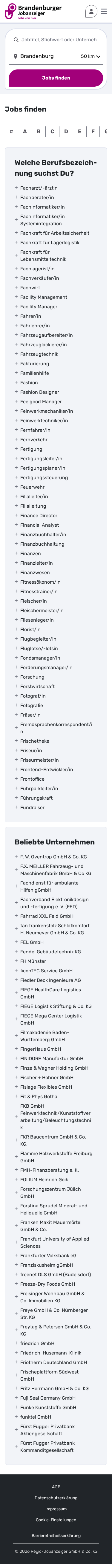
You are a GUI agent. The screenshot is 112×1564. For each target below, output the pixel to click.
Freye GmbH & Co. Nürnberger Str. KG (54, 1313)
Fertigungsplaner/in (42, 468)
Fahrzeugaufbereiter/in (46, 335)
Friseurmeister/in (39, 760)
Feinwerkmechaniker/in (46, 411)
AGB (56, 1487)
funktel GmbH (35, 1417)
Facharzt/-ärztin (39, 188)
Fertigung (31, 449)
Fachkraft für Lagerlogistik (49, 242)
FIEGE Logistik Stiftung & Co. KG (56, 1006)
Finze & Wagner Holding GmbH (54, 1068)
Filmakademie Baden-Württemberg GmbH (44, 1036)
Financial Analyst (39, 525)
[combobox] (61, 40)
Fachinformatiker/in (42, 207)
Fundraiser (32, 807)
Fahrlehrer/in (35, 325)
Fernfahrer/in (35, 430)
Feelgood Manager (41, 401)
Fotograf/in (33, 696)
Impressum (56, 1508)
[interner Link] (33, 11)
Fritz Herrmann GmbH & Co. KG (54, 1388)
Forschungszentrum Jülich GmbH (50, 1192)
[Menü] (103, 11)
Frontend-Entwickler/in (46, 769)
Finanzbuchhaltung (42, 544)
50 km (88, 56)
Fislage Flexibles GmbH (46, 1087)
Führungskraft (36, 798)
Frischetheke (34, 741)
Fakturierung (34, 363)
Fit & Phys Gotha (38, 1096)
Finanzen (30, 553)
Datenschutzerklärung (56, 1498)
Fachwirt (30, 287)
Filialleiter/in (34, 496)
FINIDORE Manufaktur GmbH (51, 1058)
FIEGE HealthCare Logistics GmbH (50, 993)
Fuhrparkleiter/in (39, 788)
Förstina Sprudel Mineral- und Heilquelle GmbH (54, 1209)
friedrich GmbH (37, 1343)
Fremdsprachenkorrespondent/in (56, 728)
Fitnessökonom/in (40, 582)
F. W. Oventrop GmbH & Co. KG (53, 857)
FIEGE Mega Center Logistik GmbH (51, 1019)
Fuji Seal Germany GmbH (48, 1398)
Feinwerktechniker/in (44, 420)
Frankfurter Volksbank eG (48, 1255)
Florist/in (30, 629)
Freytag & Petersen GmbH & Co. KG (55, 1330)
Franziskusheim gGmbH (46, 1265)
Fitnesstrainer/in (39, 591)
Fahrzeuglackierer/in (43, 344)
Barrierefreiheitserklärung (56, 1535)
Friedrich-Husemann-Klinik (50, 1353)
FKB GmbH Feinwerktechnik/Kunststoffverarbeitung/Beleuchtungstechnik (55, 1116)
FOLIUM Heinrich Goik (44, 1179)
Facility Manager (38, 306)
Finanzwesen (35, 572)
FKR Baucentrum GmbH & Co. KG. (53, 1140)
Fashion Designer (39, 392)
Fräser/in (30, 715)
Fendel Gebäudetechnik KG (50, 952)
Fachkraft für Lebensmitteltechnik (43, 255)
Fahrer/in (30, 316)
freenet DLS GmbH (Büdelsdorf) (55, 1274)
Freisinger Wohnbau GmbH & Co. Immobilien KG (52, 1297)
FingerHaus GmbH (40, 1049)
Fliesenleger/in (37, 620)
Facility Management (43, 297)
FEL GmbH (32, 942)
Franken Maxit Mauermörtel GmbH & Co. (51, 1226)
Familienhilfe (34, 373)
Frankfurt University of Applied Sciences (54, 1242)
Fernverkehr (33, 439)
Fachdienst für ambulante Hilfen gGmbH (49, 886)
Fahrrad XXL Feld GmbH (46, 916)
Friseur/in (31, 750)
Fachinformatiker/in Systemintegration (42, 220)
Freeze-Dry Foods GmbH (47, 1284)
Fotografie (31, 705)
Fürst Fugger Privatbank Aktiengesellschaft (47, 1430)
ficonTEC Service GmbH (46, 971)
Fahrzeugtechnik (39, 354)
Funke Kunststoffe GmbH (48, 1407)
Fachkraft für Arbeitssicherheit (54, 233)
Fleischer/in (33, 601)
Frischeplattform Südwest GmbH (49, 1375)
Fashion (29, 382)
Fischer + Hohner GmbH (46, 1077)
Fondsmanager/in (40, 658)
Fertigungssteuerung (44, 477)
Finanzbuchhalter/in (43, 534)
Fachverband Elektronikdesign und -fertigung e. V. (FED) (54, 903)
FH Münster (33, 961)
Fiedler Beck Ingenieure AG (50, 980)
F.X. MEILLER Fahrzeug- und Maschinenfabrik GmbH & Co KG (55, 869)
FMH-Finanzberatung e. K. (49, 1170)
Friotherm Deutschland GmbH (53, 1362)
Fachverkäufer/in (39, 278)
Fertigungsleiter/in (41, 458)
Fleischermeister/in (42, 610)
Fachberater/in (37, 197)
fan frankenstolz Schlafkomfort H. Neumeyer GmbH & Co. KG (55, 929)
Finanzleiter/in (36, 563)
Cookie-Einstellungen (56, 1519)
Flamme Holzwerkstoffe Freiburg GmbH (56, 1157)
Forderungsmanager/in (46, 667)
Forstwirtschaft (37, 686)
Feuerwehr (32, 487)
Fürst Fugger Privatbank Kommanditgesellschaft (47, 1446)
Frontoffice (32, 779)
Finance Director (38, 515)
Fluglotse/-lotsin (39, 648)
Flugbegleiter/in (38, 639)
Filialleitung (33, 506)
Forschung (32, 677)
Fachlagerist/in (37, 268)
